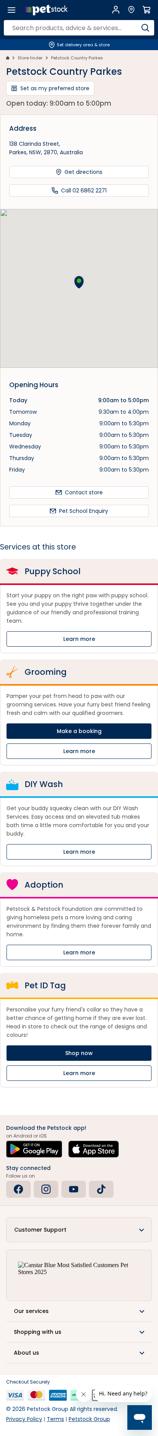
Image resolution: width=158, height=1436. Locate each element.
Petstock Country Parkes (77, 58)
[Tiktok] (101, 1189)
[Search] (145, 27)
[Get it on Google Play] (34, 1149)
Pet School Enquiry (83, 511)
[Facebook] (18, 1189)
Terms (55, 1419)
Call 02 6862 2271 (84, 190)
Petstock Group (89, 1419)
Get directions (83, 172)
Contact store (84, 492)
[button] (79, 282)
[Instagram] (46, 1189)
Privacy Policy (24, 1419)
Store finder (30, 58)
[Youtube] (73, 1189)
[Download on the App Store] (93, 1149)
